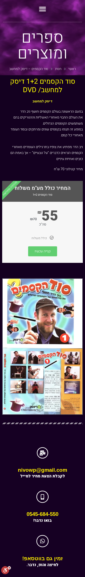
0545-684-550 (42, 514)
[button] (42, 8)
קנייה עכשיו (43, 251)
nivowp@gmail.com (42, 470)
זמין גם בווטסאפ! (42, 558)
